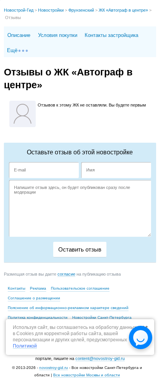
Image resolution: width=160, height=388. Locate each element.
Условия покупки (57, 35)
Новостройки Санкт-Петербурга (102, 317)
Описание (18, 35)
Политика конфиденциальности (38, 317)
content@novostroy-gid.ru (100, 358)
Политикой (25, 346)
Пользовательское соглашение (80, 288)
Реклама (38, 288)
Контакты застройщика (111, 35)
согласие (66, 274)
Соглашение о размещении (34, 298)
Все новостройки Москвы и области (86, 375)
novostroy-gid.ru (53, 367)
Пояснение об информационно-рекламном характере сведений (68, 308)
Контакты (16, 288)
